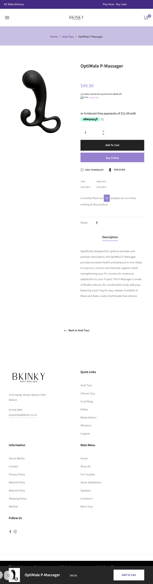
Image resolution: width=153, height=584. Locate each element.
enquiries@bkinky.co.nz (23, 415)
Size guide (119, 169)
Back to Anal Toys (78, 330)
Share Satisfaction (91, 483)
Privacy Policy (17, 475)
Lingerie (85, 434)
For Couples (87, 475)
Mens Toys (86, 507)
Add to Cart (129, 575)
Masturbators (88, 418)
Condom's (86, 499)
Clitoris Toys (87, 394)
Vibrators (85, 426)
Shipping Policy (18, 499)
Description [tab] (110, 237)
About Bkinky (17, 459)
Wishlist (13, 507)
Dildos (84, 410)
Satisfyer (85, 491)
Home (54, 37)
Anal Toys (68, 37)
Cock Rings (86, 402)
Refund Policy (17, 483)
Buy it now (112, 158)
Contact (13, 467)
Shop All (85, 467)
